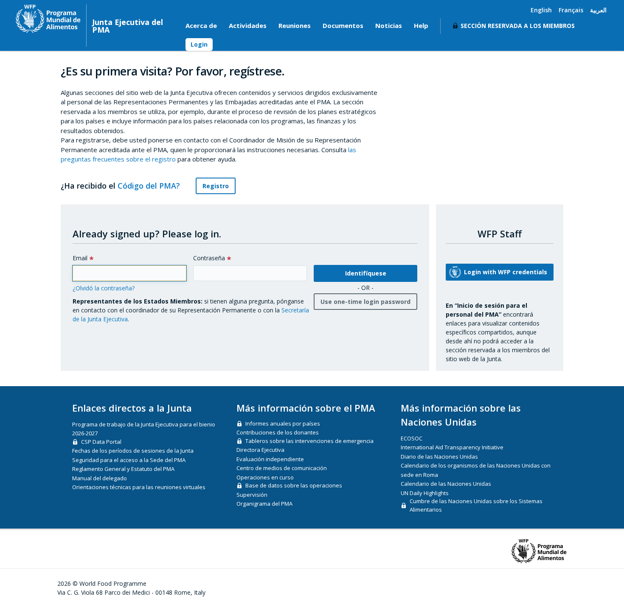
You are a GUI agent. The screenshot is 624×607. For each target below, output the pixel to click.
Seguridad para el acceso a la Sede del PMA (129, 460)
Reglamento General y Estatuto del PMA (123, 469)
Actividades (248, 25)
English (541, 10)
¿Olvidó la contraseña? (104, 288)
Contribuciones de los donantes (277, 432)
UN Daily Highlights (425, 493)
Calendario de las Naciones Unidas (446, 483)
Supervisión (251, 494)
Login (199, 44)
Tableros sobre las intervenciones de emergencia (309, 441)
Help (421, 25)
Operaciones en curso (265, 477)
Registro (215, 186)
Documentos (343, 25)
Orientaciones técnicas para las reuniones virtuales (138, 487)
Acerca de (201, 25)
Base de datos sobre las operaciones (293, 485)
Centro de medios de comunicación (281, 468)
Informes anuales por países (282, 423)
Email (80, 258)
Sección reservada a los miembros (518, 26)
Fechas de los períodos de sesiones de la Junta (133, 450)
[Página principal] (48, 18)
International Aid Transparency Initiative (452, 447)
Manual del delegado (99, 478)
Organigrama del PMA (264, 503)
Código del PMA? (150, 186)
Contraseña (209, 258)
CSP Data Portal (101, 442)
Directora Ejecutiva (260, 450)
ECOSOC (411, 438)
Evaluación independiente (270, 459)
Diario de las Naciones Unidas (439, 456)
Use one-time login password (365, 302)
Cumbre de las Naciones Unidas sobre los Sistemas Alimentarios (476, 505)
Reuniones (294, 25)
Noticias (388, 25)
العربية (598, 10)
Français (571, 10)
